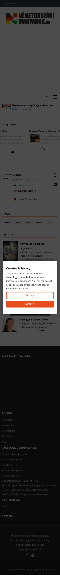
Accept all (30, 304)
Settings (30, 295)
